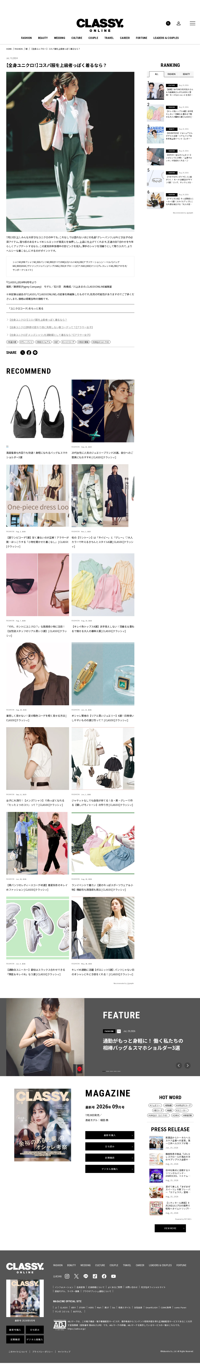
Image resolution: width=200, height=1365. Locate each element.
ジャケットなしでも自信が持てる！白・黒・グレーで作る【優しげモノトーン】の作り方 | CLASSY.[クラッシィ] (102, 803)
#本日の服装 (83, 342)
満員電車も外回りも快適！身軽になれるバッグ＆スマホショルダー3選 (37, 455)
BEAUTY (43, 38)
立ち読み (110, 1146)
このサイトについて (18, 1351)
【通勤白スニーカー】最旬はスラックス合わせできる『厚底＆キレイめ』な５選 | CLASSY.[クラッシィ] (35, 972)
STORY (82, 1307)
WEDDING (59, 38)
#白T (56, 342)
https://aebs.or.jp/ (77, 1328)
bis (113, 1307)
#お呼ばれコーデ (183, 1105)
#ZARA (176, 1115)
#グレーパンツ (26, 342)
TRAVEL (109, 38)
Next (187, 1065)
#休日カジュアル (43, 342)
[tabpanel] (100, 1037)
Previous (179, 1065)
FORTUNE (141, 38)
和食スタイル (124, 1307)
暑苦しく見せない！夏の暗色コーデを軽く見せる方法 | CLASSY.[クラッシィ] (36, 718)
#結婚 (169, 1110)
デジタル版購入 (110, 1168)
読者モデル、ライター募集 (67, 1291)
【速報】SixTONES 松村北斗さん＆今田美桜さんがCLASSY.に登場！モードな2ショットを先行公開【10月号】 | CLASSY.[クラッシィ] (179, 92)
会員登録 (81, 1287)
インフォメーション (64, 1287)
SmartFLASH (152, 1307)
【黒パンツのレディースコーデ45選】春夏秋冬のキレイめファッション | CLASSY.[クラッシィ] (37, 887)
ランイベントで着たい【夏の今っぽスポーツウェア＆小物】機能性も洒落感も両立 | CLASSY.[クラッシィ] (102, 887)
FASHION (26, 38)
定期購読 (110, 1157)
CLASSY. (64, 1307)
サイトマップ (64, 1351)
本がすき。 (78, 1311)
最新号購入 (110, 1135)
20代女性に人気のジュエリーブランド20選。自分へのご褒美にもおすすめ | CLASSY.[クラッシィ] (102, 455)
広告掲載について (96, 1287)
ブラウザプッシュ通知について (97, 1291)
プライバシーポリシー (42, 1351)
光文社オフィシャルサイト (153, 1287)
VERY (73, 1307)
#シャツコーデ (68, 342)
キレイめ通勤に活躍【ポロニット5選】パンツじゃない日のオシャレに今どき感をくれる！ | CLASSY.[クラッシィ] (103, 972)
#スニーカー (181, 1110)
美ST (107, 1307)
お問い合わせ (131, 1287)
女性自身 (138, 1307)
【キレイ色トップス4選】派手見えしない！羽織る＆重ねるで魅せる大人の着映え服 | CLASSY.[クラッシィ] (103, 629)
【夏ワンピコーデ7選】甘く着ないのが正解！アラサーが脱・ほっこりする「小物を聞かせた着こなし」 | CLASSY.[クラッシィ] (37, 542)
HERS (91, 1307)
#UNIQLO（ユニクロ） (100, 342)
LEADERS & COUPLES (166, 38)
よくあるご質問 (115, 1287)
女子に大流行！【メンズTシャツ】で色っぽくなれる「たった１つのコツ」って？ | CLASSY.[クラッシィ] (35, 803)
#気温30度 (12, 342)
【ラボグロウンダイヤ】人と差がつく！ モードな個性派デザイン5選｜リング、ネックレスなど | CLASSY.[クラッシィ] (180, 179)
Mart (99, 1307)
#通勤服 (168, 1105)
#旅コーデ (158, 1110)
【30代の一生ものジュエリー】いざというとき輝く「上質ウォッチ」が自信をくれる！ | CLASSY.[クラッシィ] (179, 157)
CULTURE (76, 38)
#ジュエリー (155, 1105)
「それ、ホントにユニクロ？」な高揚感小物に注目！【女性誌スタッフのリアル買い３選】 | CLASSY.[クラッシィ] (36, 631)
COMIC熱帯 (166, 1307)
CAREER (125, 38)
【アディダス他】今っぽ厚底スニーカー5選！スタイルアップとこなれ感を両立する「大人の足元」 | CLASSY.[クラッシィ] (180, 201)
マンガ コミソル (62, 1311)
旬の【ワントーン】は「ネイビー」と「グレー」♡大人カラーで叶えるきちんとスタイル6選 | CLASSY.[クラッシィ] (102, 542)
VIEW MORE (170, 1228)
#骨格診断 (187, 1115)
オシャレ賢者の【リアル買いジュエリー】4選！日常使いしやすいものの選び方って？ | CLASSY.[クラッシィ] (103, 718)
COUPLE (93, 38)
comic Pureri (180, 1307)
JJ (56, 1307)
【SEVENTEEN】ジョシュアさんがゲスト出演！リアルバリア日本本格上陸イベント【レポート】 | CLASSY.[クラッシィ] (179, 136)
